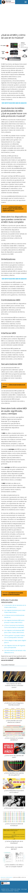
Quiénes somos (5, 889)
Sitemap (16, 891)
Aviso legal (24, 889)
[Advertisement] (14, 19)
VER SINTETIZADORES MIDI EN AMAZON (14, 103)
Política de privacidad (7, 891)
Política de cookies (15, 889)
